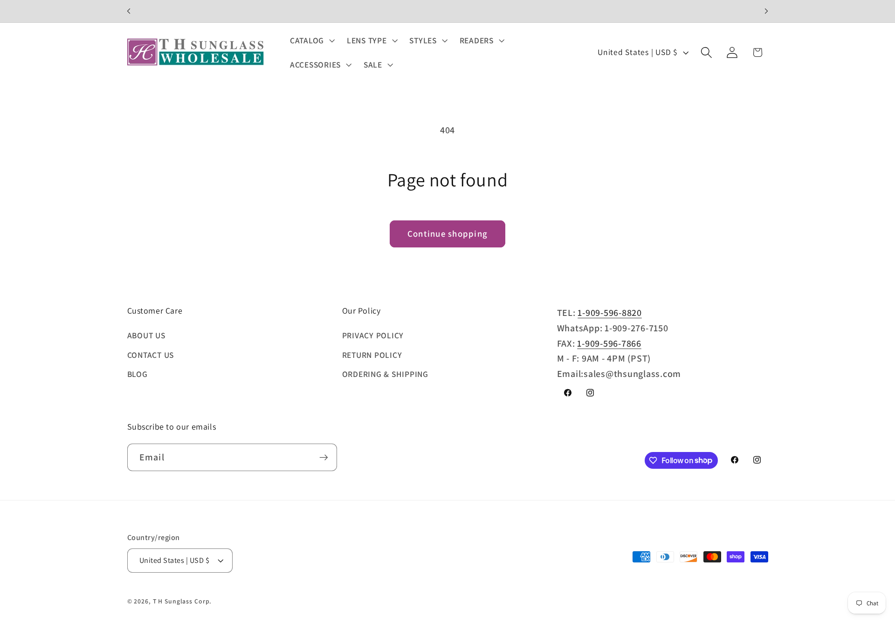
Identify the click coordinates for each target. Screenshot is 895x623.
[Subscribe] (324, 457)
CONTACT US (150, 354)
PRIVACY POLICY (373, 335)
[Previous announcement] (128, 11)
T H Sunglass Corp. (182, 601)
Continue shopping (447, 233)
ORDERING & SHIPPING (385, 374)
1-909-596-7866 (609, 343)
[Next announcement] (766, 11)
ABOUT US (146, 335)
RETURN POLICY (372, 354)
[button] (311, 40)
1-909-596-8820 (610, 313)
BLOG (137, 374)
